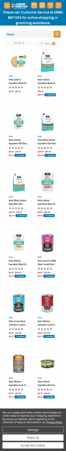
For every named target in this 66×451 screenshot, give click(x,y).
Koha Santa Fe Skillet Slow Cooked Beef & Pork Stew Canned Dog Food (47, 262)
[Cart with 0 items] (58, 5)
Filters (49, 43)
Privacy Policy (54, 422)
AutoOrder (51, 95)
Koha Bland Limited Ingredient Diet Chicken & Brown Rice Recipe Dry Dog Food (18, 202)
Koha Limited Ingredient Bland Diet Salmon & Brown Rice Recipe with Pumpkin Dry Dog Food (47, 81)
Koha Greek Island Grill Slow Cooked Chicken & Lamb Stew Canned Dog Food (17, 323)
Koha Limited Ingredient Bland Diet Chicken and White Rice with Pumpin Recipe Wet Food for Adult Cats (18, 81)
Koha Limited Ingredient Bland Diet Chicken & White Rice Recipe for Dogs (19, 262)
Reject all (33, 438)
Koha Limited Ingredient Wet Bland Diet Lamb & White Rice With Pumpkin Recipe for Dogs (18, 141)
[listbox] (21, 43)
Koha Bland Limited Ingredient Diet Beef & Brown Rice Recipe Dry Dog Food (47, 141)
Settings (33, 430)
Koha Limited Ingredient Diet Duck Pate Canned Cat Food (47, 383)
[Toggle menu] (7, 5)
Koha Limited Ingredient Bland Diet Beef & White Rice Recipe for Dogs (47, 202)
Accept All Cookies (33, 445)
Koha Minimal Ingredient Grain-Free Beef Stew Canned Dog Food (47, 323)
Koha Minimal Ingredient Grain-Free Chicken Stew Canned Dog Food (18, 383)
